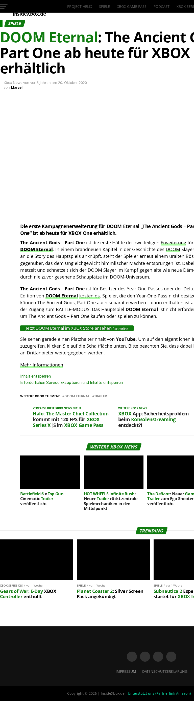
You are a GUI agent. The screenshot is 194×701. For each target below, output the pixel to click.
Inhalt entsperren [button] (35, 376)
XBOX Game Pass (132, 6)
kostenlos (89, 296)
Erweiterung (173, 242)
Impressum (126, 671)
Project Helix (79, 6)
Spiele (104, 6)
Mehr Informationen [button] (41, 365)
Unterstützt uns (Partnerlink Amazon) (159, 693)
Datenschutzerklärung (164, 671)
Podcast (161, 6)
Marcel (16, 87)
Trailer (100, 396)
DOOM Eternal (61, 296)
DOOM (173, 249)
